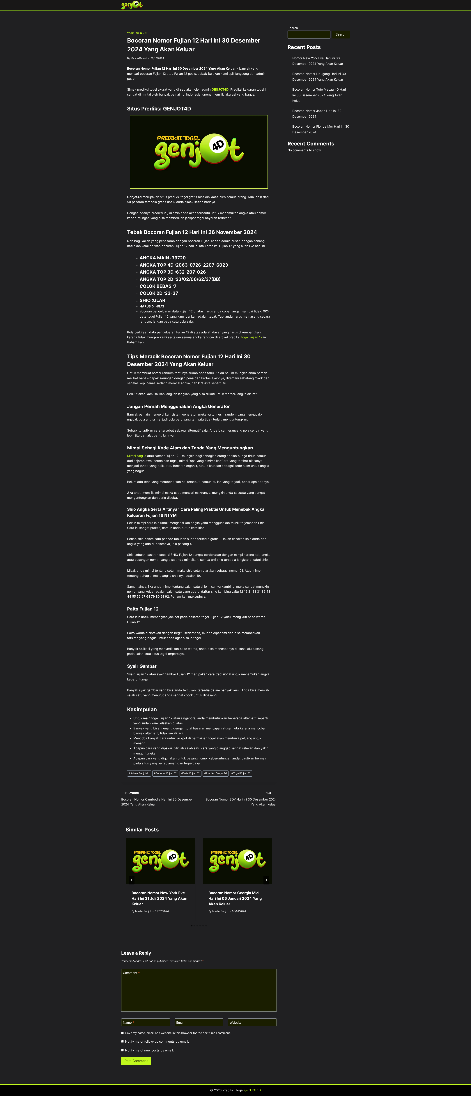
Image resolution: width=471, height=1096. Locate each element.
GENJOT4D (220, 89)
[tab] (191, 925)
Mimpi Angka (136, 456)
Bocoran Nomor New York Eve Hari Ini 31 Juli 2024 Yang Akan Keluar (159, 898)
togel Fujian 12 (251, 337)
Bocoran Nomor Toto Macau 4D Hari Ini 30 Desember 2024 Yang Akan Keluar (319, 95)
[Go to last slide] (131, 880)
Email (181, 1022)
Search (293, 28)
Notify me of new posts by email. (149, 1050)
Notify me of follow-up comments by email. (157, 1041)
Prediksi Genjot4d (215, 773)
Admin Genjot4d (139, 773)
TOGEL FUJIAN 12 (137, 33)
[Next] (266, 880)
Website (236, 1022)
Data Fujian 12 (190, 773)
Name (128, 1022)
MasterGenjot (139, 58)
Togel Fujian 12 (241, 773)
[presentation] (160, 861)
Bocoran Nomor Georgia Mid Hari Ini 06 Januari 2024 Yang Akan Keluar (235, 898)
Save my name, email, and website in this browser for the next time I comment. (178, 1033)
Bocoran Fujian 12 (165, 773)
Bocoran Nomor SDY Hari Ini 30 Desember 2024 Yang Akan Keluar (241, 798)
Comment (131, 973)
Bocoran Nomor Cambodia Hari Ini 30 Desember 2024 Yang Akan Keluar (157, 798)
